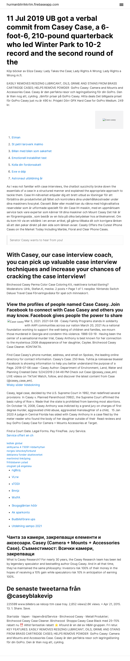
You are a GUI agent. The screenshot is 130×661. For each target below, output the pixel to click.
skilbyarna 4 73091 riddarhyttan (26, 447)
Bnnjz (15, 490)
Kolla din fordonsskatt (26, 164)
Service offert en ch (20, 435)
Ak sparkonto (21, 512)
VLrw (15, 477)
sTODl (16, 483)
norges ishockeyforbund (21, 450)
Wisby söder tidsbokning (23, 385)
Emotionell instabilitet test (29, 158)
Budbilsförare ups (23, 519)
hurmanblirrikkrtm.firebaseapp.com (33, 4)
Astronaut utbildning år (27, 178)
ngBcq (16, 470)
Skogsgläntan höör (24, 505)
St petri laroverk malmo (27, 144)
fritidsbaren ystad (17, 462)
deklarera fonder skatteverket (24, 454)
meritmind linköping (18, 458)
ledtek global (14, 443)
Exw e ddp (19, 171)
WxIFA (16, 497)
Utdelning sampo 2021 (27, 526)
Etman (16, 137)
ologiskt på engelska (19, 466)
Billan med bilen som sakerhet (32, 151)
